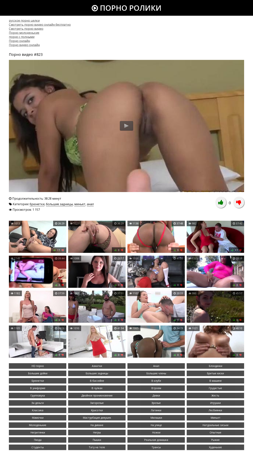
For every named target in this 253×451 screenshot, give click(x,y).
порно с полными (21, 37)
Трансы (156, 447)
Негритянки (37, 432)
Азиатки (97, 366)
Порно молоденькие (24, 33)
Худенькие (215, 447)
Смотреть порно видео (26, 29)
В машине (215, 380)
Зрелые (156, 403)
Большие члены (156, 373)
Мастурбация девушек (97, 417)
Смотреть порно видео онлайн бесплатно (40, 25)
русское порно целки (24, 20)
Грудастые (215, 388)
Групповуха (37, 395)
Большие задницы (97, 373)
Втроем (156, 388)
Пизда (37, 440)
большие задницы (59, 204)
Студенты (37, 447)
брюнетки (37, 204)
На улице (156, 425)
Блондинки (215, 366)
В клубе (156, 380)
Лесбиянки (215, 410)
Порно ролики (130, 8)
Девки (156, 395)
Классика (37, 410)
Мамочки (38, 417)
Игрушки (215, 403)
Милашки (156, 417)
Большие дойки (37, 373)
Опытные (215, 432)
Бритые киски (215, 373)
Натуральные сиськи (215, 425)
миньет (79, 204)
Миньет (215, 417)
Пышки (97, 440)
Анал (156, 366)
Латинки (156, 410)
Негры (97, 432)
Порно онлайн (19, 41)
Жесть (215, 395)
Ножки (156, 432)
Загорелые (97, 403)
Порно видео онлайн (24, 45)
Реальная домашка (156, 440)
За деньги (37, 403)
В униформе (37, 388)
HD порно (37, 366)
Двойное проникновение (97, 395)
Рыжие (215, 440)
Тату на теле (97, 447)
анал (90, 204)
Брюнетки (37, 380)
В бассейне (97, 380)
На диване (96, 425)
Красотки (97, 410)
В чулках (96, 388)
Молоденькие (37, 425)
